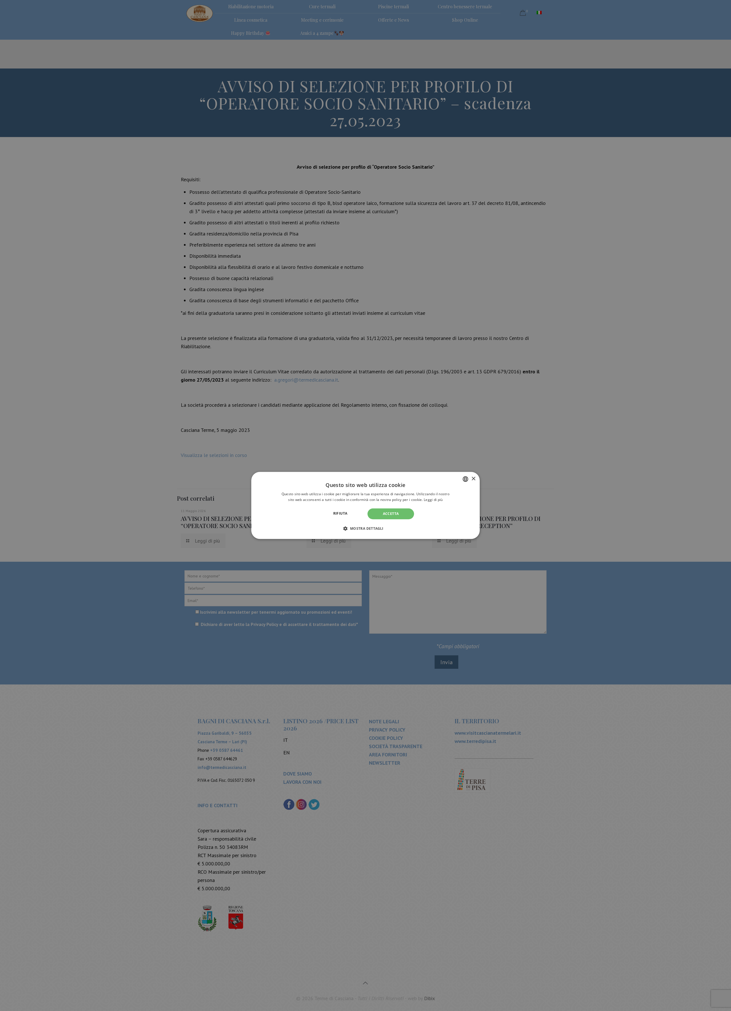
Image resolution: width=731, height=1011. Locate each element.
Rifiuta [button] (340, 513)
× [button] (473, 479)
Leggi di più (433, 500)
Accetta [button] (391, 513)
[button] (365, 528)
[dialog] (365, 505)
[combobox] (465, 479)
